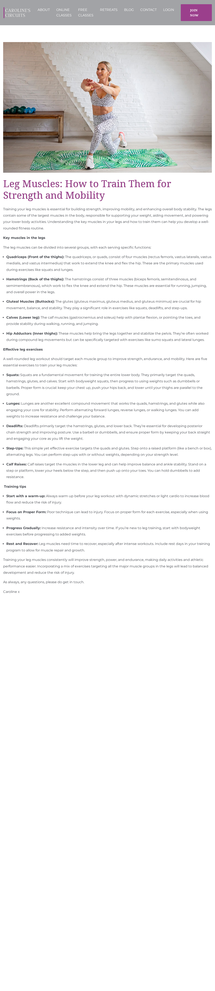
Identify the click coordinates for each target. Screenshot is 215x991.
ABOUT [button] (44, 10)
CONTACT (148, 10)
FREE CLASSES (85, 12)
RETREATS (109, 10)
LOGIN (168, 10)
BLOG (129, 10)
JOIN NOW (194, 12)
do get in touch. (71, 582)
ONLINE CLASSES (64, 12)
